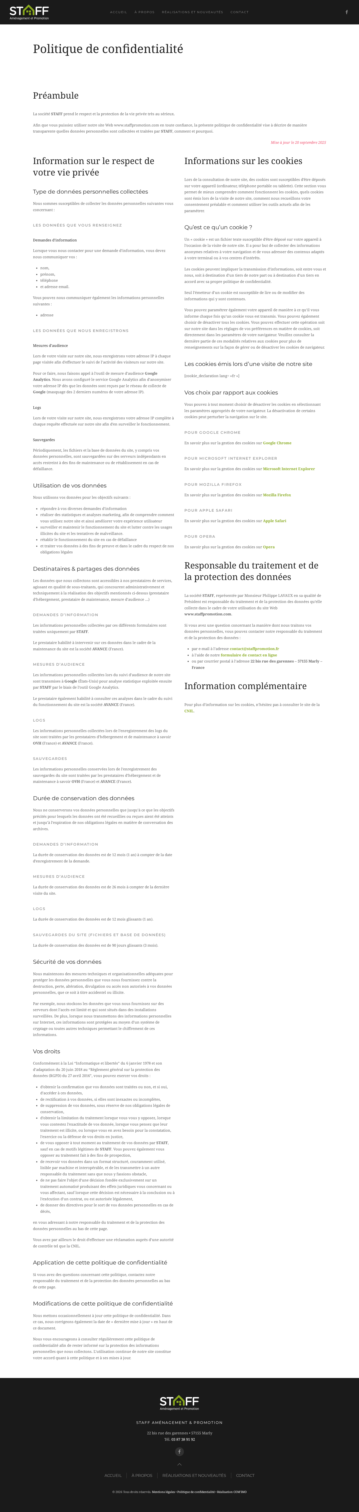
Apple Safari (274, 520)
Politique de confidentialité (196, 1492)
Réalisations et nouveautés (192, 12)
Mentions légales (163, 1492)
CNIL (189, 710)
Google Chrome (277, 442)
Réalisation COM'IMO (232, 1492)
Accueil (118, 12)
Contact (240, 12)
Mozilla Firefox (277, 494)
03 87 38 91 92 (183, 1439)
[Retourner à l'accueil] (29, 12)
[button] (179, 1464)
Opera (269, 546)
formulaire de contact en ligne (249, 654)
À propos (145, 12)
